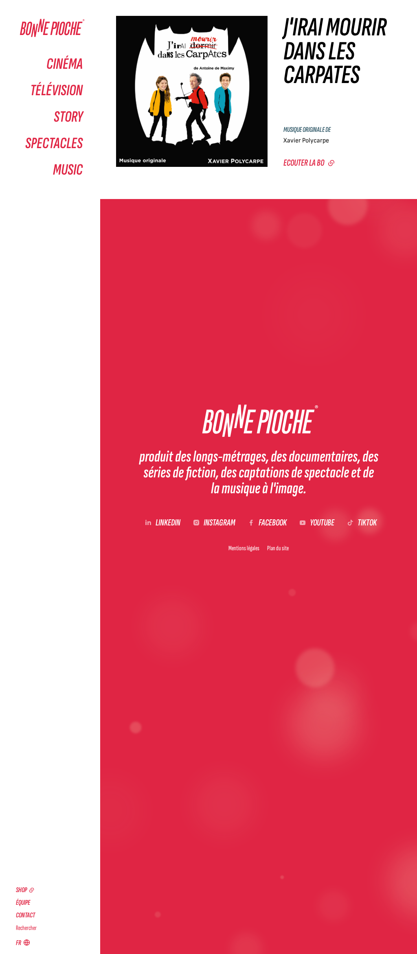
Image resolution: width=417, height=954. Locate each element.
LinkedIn (168, 523)
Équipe (23, 902)
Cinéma (64, 64)
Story (68, 117)
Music (68, 169)
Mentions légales (243, 548)
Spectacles (54, 143)
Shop (21, 890)
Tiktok (367, 523)
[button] (191, 91)
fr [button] (18, 943)
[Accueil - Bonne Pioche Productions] (49, 28)
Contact (25, 915)
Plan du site (278, 548)
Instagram (219, 523)
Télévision (56, 90)
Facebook (273, 523)
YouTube (322, 523)
